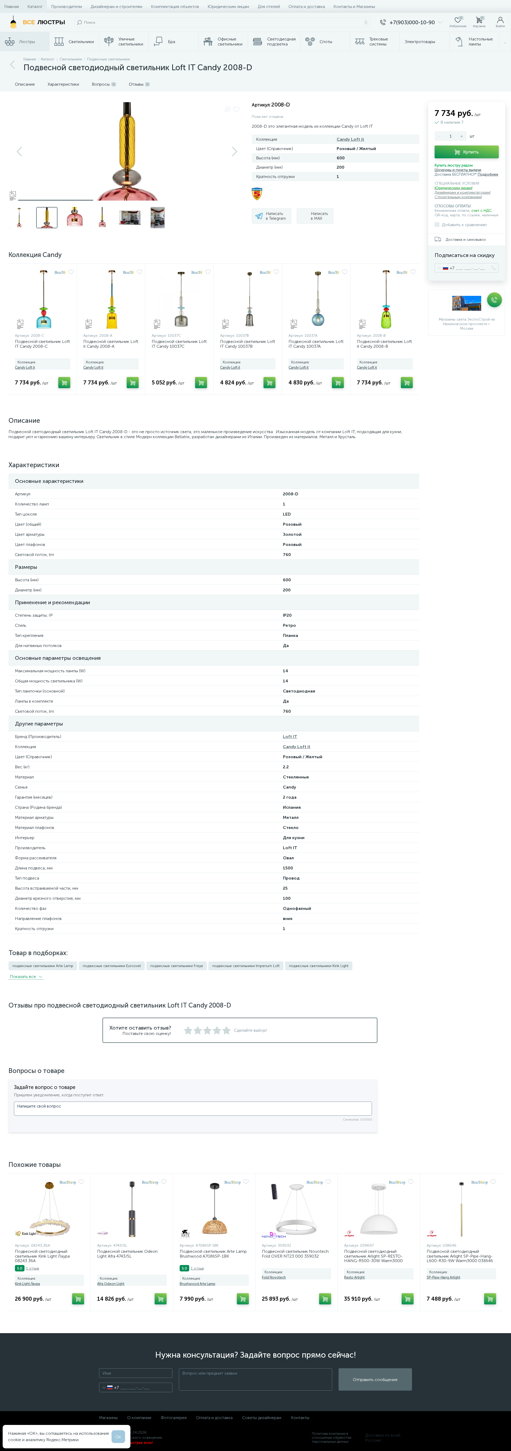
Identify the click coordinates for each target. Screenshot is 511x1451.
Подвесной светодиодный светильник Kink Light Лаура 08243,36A (42, 1256)
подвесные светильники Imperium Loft (245, 966)
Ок (118, 1436)
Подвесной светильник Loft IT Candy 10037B (247, 344)
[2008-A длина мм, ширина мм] (112, 299)
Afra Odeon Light (110, 1284)
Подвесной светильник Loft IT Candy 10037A (316, 344)
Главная (11, 6)
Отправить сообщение (375, 1379)
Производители (66, 6)
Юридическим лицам (228, 6)
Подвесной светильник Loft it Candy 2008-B (384, 344)
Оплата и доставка (307, 6)
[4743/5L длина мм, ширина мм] (131, 1209)
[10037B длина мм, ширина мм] (249, 299)
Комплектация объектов (175, 6)
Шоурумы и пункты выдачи (458, 170)
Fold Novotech (274, 1277)
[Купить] (64, 382)
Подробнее (488, 174)
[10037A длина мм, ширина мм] (318, 299)
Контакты (300, 1417)
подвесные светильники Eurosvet (112, 966)
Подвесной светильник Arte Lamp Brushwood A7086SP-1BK (213, 1253)
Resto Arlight (354, 1277)
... (505, 41)
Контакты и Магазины (354, 6)
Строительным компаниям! (458, 197)
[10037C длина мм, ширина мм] (181, 299)
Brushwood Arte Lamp (197, 1284)
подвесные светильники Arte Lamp (43, 966)
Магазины (108, 1417)
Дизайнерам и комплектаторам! (463, 192)
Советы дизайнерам (261, 1417)
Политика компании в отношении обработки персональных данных (331, 1438)
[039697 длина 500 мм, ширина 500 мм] (378, 1209)
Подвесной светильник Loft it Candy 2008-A (110, 344)
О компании (139, 1417)
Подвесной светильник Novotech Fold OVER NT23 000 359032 (295, 1253)
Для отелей (269, 6)
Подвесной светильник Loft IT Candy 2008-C (42, 344)
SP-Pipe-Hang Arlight (443, 1277)
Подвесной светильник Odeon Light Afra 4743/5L (127, 1253)
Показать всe (23, 976)
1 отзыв (32, 1268)
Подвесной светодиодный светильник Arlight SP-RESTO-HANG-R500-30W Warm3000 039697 (373, 1258)
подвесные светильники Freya (176, 966)
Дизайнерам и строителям (116, 6)
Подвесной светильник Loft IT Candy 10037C (179, 344)
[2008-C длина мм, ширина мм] (44, 299)
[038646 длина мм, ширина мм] (461, 1209)
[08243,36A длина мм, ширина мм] (49, 1209)
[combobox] (444, 267)
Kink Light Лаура (27, 1284)
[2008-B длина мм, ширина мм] (386, 299)
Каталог (35, 6)
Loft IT (290, 736)
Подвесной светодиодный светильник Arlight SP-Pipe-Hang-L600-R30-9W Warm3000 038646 (460, 1256)
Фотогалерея (174, 1417)
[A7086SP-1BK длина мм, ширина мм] (214, 1209)
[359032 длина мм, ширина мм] (296, 1209)
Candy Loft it (350, 139)
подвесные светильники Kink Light (318, 966)
